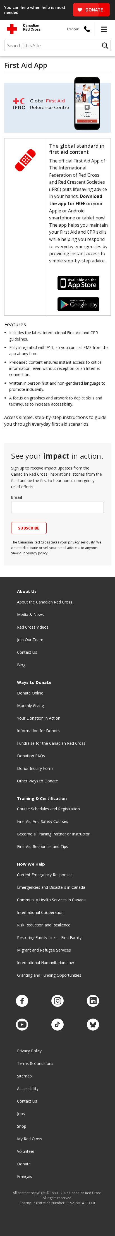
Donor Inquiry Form (35, 768)
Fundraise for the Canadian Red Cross (51, 743)
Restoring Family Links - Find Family (49, 937)
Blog (21, 664)
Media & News (30, 614)
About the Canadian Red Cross (44, 602)
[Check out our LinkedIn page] (93, 1001)
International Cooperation (40, 912)
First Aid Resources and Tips (42, 846)
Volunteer (25, 1151)
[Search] (105, 45)
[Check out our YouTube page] (22, 1025)
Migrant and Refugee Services (44, 950)
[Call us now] (87, 29)
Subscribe (29, 528)
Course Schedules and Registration (48, 808)
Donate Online (30, 693)
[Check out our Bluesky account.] (93, 1025)
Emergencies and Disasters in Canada (51, 887)
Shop (21, 1126)
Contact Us (27, 652)
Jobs (21, 1113)
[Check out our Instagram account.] (57, 1001)
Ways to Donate (34, 682)
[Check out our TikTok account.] (57, 1025)
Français (73, 29)
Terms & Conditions (35, 1063)
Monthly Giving (30, 705)
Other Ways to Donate (37, 781)
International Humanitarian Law (45, 962)
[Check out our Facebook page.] (22, 1001)
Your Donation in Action (38, 718)
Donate (24, 1163)
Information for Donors (38, 730)
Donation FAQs (31, 755)
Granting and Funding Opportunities (49, 975)
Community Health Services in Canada (51, 899)
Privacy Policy (29, 1050)
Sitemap (24, 1076)
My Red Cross (29, 1138)
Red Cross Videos (33, 627)
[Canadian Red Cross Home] (23, 29)
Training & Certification (42, 798)
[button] (104, 29)
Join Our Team (30, 639)
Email (16, 497)
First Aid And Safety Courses (42, 821)
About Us (27, 591)
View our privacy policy (29, 553)
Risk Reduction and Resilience (43, 925)
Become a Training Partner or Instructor (53, 834)
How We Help (31, 864)
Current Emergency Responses (45, 874)
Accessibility (28, 1088)
